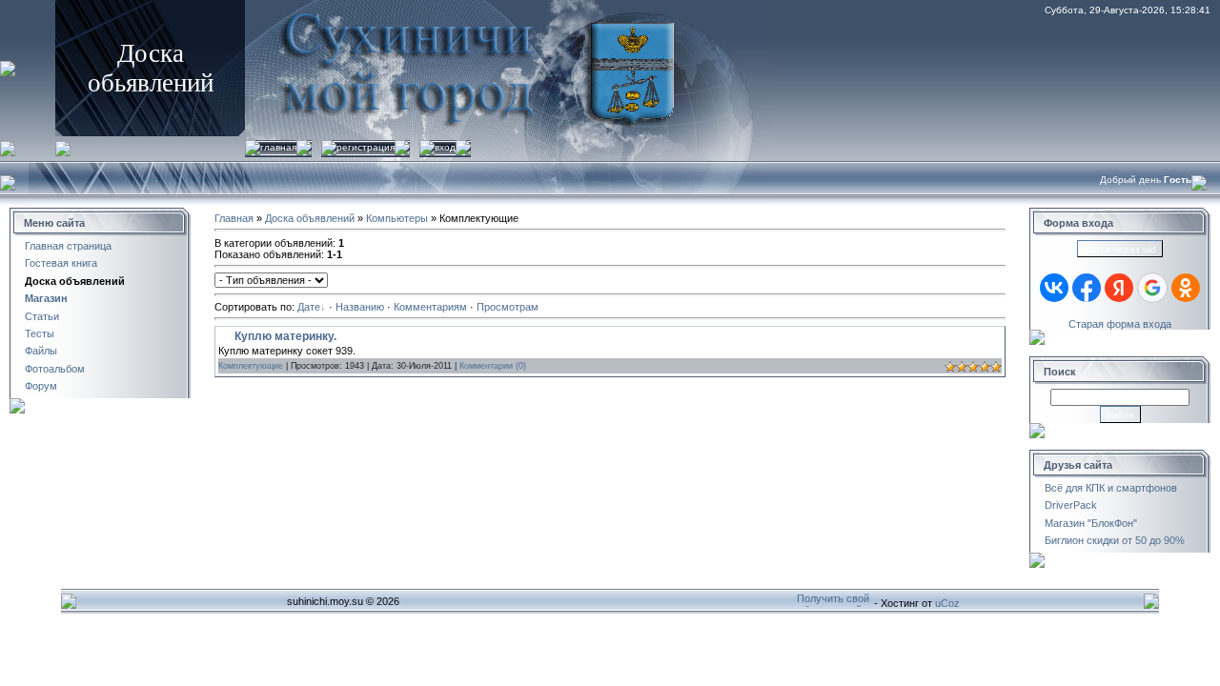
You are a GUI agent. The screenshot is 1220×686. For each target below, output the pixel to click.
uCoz (947, 603)
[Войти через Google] (1152, 287)
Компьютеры (397, 218)
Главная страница (68, 246)
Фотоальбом (55, 368)
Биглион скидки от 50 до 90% (1115, 540)
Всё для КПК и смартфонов (1111, 488)
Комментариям (430, 307)
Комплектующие (250, 366)
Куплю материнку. (285, 336)
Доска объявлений (75, 281)
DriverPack (1071, 505)
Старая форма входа (1119, 324)
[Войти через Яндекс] (1119, 287)
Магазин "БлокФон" (1091, 523)
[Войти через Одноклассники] (1185, 287)
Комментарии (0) (492, 366)
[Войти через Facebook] (1086, 287)
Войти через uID (1120, 249)
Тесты (39, 333)
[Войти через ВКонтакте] (1054, 287)
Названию (360, 307)
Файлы (41, 350)
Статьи (42, 316)
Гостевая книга (61, 263)
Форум (41, 386)
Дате (308, 307)
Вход (445, 147)
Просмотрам (508, 307)
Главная (278, 147)
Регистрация (365, 147)
